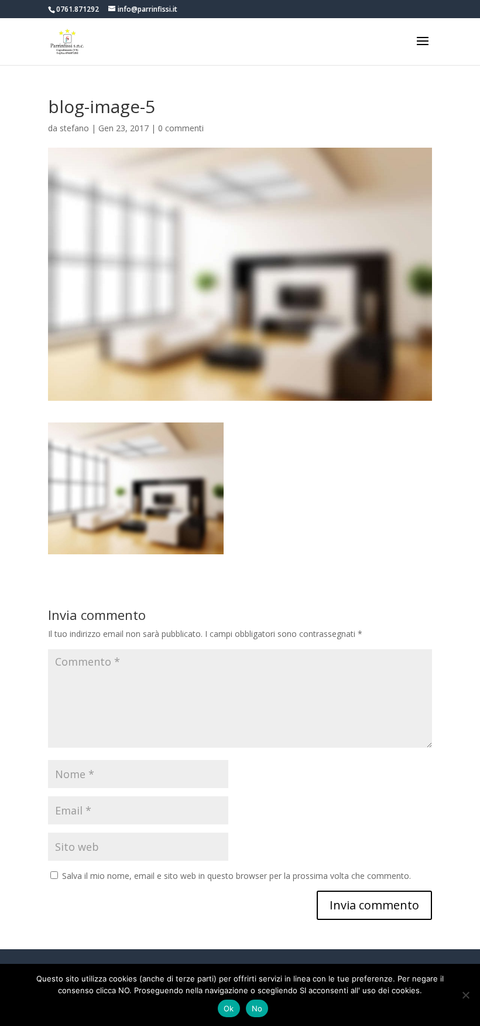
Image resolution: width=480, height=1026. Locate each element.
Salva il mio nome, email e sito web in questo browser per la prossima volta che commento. (236, 875)
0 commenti (181, 128)
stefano (74, 128)
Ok (229, 1008)
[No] (465, 995)
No (257, 1008)
